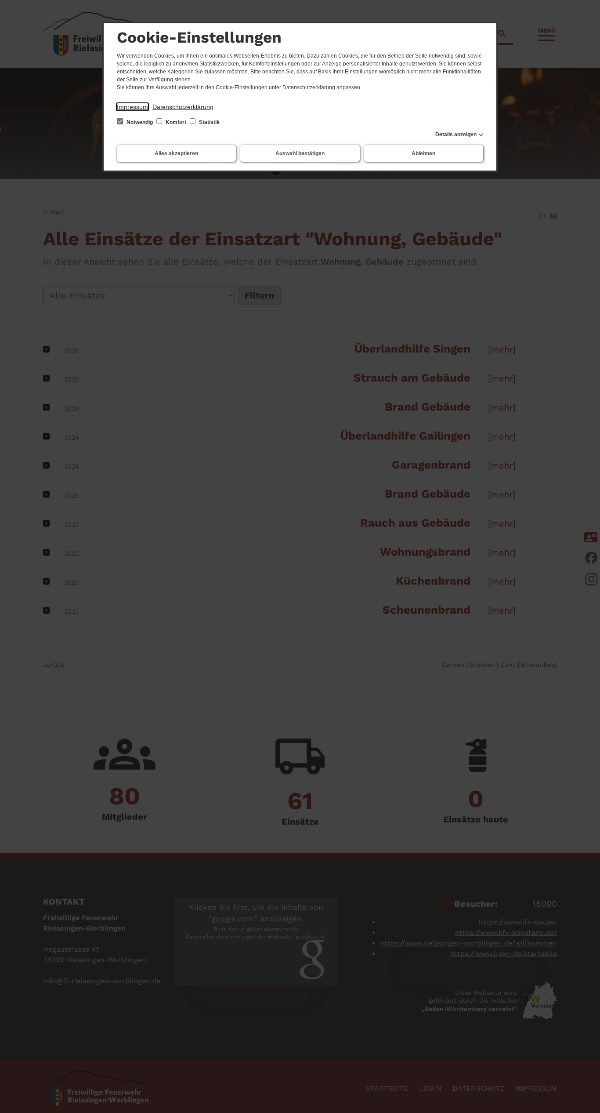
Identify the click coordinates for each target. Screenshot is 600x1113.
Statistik (209, 122)
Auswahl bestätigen (300, 153)
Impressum (132, 106)
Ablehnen (423, 153)
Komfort (176, 122)
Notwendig (139, 122)
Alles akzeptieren (176, 153)
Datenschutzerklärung (182, 106)
